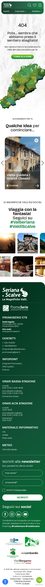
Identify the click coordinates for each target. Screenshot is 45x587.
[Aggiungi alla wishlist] (36, 140)
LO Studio (26, 583)
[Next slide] (42, 163)
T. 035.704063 (8, 343)
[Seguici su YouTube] (25, 514)
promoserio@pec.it (11, 352)
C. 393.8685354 (9, 346)
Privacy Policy (20, 490)
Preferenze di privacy (22, 581)
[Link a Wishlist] (34, 5)
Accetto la (16, 490)
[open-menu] (40, 5)
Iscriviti (22, 497)
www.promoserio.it (11, 331)
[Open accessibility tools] (5, 582)
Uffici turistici (8, 367)
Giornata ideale (9, 449)
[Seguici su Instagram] (12, 514)
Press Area (7, 438)
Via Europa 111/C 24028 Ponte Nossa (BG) (12, 325)
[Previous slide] (2, 163)
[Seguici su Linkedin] (18, 514)
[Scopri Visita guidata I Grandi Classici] (37, 185)
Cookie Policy (28, 579)
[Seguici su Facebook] (5, 514)
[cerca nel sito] (29, 5)
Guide (5, 435)
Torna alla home (22, 56)
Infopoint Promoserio (12, 364)
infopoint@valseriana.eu (13, 349)
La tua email (10, 482)
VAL (4, 432)
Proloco (5, 370)
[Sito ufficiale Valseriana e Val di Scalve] (7, 5)
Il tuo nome (10, 473)
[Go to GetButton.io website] (39, 584)
